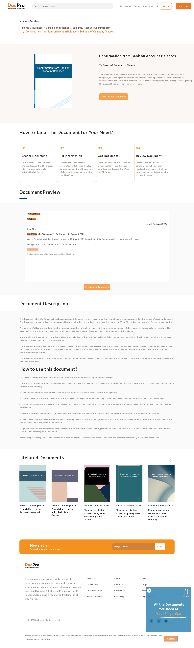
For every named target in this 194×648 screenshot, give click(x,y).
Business (37, 27)
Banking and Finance (57, 27)
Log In (166, 6)
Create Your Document (113, 96)
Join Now (170, 638)
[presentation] (170, 460)
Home (25, 27)
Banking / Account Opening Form (91, 27)
